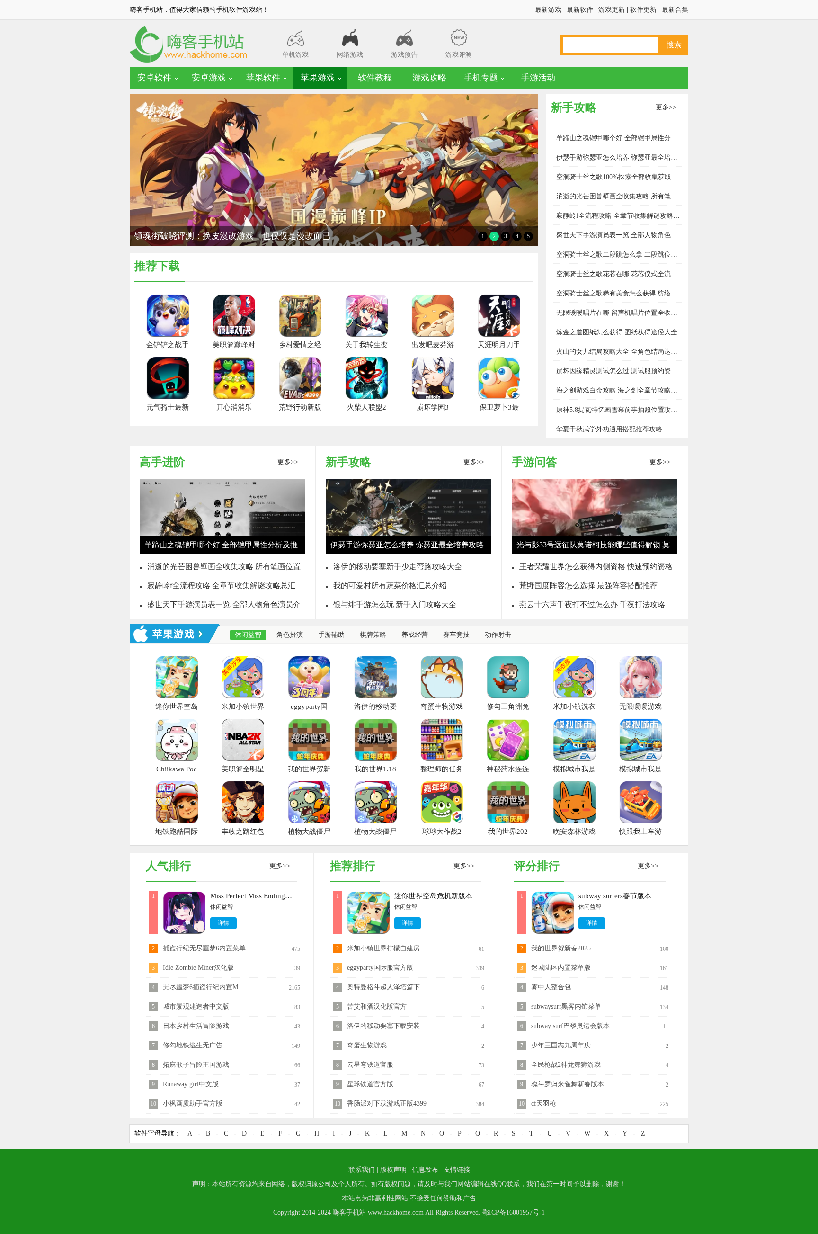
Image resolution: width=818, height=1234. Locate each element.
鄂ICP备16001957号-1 (513, 1212)
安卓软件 (154, 77)
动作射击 (498, 634)
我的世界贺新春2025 (561, 948)
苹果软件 (263, 77)
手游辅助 (331, 634)
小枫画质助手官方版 (192, 1103)
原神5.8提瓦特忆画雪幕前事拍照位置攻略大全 (623, 409)
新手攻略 (348, 462)
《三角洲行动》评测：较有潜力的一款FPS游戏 (222, 236)
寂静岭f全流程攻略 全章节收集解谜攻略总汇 (621, 215)
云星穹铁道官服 (370, 1064)
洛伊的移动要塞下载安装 (383, 1025)
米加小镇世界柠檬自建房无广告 (393, 948)
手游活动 (538, 77)
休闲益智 (248, 634)
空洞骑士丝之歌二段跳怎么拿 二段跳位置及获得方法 (633, 254)
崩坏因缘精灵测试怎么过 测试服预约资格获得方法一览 (636, 371)
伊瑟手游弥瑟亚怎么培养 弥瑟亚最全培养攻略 (623, 157)
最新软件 (580, 9)
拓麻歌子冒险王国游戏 (196, 1064)
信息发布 (425, 1169)
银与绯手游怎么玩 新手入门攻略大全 (394, 604)
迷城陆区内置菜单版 (561, 967)
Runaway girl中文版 (191, 1084)
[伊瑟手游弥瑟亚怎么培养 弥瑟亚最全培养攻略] (408, 553)
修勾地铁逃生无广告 (192, 1045)
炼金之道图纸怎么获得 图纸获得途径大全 (616, 332)
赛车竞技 (456, 634)
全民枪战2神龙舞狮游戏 (566, 1064)
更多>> (666, 107)
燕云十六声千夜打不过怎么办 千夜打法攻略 (592, 604)
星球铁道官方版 (370, 1084)
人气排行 (168, 866)
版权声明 (393, 1169)
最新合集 (675, 9)
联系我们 (361, 1169)
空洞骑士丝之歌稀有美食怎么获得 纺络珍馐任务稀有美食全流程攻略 (656, 293)
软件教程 (375, 77)
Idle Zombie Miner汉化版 (198, 967)
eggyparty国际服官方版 (380, 967)
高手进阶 (162, 462)
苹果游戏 (318, 77)
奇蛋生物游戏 (367, 1045)
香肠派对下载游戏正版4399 (387, 1103)
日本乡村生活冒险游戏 (196, 1025)
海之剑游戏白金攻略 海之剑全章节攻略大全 (620, 390)
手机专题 (481, 77)
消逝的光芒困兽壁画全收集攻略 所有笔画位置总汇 (630, 196)
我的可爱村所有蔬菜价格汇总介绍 (390, 585)
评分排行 (537, 866)
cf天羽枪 (543, 1103)
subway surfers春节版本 (614, 896)
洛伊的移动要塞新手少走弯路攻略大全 (397, 567)
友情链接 (457, 1169)
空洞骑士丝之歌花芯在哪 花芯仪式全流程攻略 (623, 273)
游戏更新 (611, 9)
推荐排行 (352, 866)
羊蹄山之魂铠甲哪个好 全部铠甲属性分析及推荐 (626, 138)
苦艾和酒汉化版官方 (377, 1006)
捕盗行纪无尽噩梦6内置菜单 (204, 948)
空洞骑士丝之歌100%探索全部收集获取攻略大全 (627, 176)
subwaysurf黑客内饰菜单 (566, 1006)
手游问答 (534, 462)
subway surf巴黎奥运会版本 (570, 1025)
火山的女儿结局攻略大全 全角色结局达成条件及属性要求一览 (646, 351)
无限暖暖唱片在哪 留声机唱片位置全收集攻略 (623, 312)
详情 (223, 923)
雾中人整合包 (551, 987)
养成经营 (414, 634)
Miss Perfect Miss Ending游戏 (254, 896)
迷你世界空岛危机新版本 (433, 896)
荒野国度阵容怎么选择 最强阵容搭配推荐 (588, 585)
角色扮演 (289, 634)
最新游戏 (548, 9)
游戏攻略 (429, 77)
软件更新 (643, 9)
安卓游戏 (209, 77)
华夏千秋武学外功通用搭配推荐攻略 (609, 429)
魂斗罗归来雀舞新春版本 (567, 1084)
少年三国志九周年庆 (561, 1045)
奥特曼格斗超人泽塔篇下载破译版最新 (403, 987)
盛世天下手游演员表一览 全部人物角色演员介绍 (626, 235)
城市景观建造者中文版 (196, 1006)
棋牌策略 (373, 634)
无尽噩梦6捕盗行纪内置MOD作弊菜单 (218, 987)
